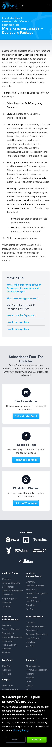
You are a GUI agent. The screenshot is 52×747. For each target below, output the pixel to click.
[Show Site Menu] (48, 6)
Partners (30, 674)
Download (7, 602)
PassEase (6, 674)
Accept (36, 739)
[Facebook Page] (26, 436)
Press (28, 681)
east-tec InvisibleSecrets (16, 21)
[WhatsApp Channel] (26, 479)
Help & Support (9, 598)
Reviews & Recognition (12, 590)
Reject (15, 739)
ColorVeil (6, 666)
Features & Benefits (11, 583)
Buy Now (6, 606)
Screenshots (8, 587)
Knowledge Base (11, 18)
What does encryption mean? (23, 298)
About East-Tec (33, 666)
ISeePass (6, 670)
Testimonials (7, 594)
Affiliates (30, 677)
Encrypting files (10, 24)
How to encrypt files (18, 329)
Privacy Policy (21, 730)
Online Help (7, 685)
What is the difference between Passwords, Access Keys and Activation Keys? (24, 288)
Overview (6, 579)
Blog (28, 689)
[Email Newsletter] (26, 392)
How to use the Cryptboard (21, 315)
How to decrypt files (18, 322)
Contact (29, 685)
